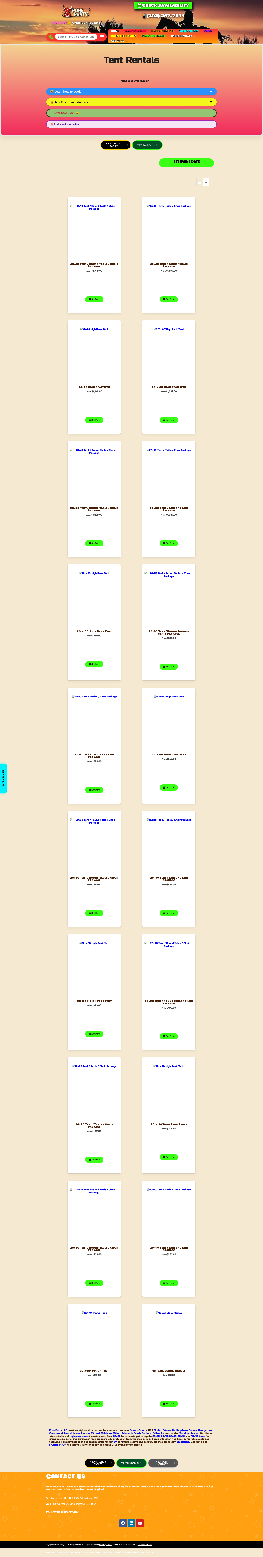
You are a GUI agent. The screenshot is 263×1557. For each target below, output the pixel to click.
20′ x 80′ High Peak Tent (169, 387)
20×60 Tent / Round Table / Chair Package (94, 509)
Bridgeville (169, 1430)
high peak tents (79, 1436)
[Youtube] (140, 1523)
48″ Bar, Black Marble (169, 1371)
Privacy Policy (106, 1544)
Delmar (193, 1430)
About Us (117, 41)
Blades (157, 1430)
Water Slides (188, 31)
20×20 (117, 1436)
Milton (116, 1433)
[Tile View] (200, 182)
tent (114, 1441)
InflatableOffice (145, 1544)
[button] (163, 5)
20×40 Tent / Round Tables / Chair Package (169, 632)
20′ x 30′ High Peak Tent (94, 1001)
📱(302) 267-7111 (163, 16)
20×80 (181, 1436)
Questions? (184, 1441)
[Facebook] (123, 1523)
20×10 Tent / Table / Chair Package (169, 1249)
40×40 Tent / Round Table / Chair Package (94, 265)
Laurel (68, 1433)
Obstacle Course (123, 36)
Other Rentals (181, 36)
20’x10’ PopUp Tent (94, 1371)
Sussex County (138, 1430)
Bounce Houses (162, 31)
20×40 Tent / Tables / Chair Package (94, 756)
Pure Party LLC (58, 1430)
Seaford (146, 1433)
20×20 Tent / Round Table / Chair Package (169, 1002)
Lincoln (85, 1433)
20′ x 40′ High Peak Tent (169, 755)
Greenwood (56, 1433)
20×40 (164, 1436)
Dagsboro (182, 1430)
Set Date (95, 299)
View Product (94, 230)
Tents (208, 31)
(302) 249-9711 (58, 1444)
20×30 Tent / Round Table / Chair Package (94, 879)
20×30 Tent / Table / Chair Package (169, 879)
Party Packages (153, 36)
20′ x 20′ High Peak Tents (169, 1124)
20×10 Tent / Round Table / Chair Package (94, 1249)
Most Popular (135, 31)
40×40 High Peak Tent (94, 387)
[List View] (206, 182)
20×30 (156, 1436)
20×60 (172, 1436)
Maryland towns (188, 1433)
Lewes (76, 1433)
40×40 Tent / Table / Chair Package (169, 265)
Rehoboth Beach (131, 1433)
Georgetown (205, 1430)
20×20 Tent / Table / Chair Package (94, 1125)
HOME (115, 31)
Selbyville (158, 1433)
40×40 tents (198, 1436)
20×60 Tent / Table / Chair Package (169, 509)
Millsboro (106, 1433)
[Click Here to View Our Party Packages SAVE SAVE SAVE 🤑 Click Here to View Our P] (131, 113)
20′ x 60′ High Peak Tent (94, 631)
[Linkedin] (131, 1523)
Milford (95, 1433)
